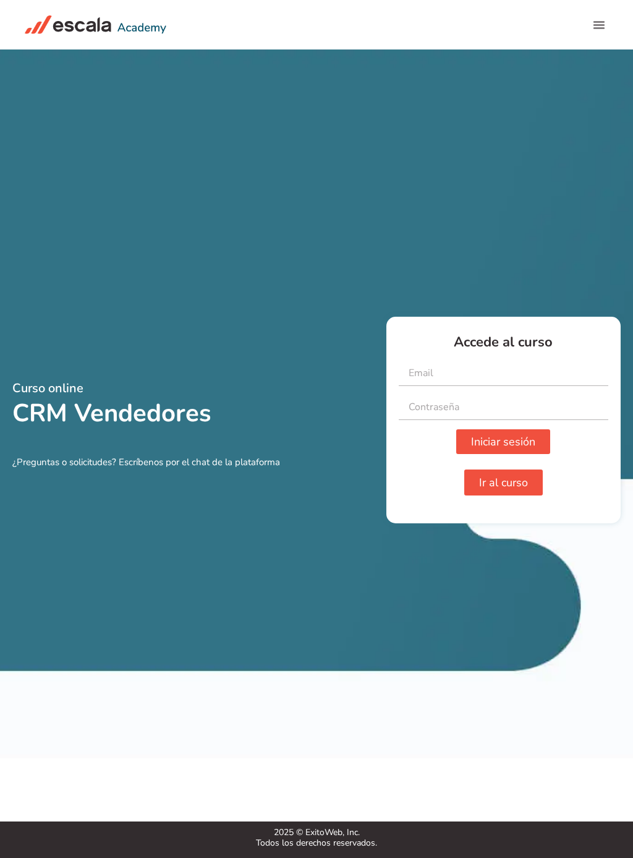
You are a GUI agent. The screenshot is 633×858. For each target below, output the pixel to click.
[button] (599, 24)
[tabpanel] (316, 435)
